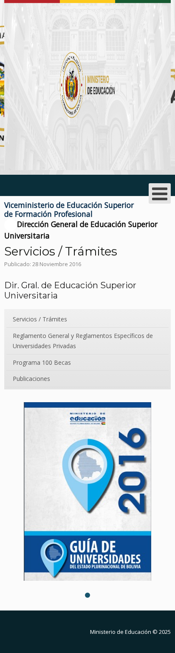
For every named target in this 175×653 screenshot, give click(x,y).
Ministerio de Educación (120, 632)
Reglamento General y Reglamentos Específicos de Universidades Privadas (83, 341)
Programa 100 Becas (42, 362)
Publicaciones (31, 379)
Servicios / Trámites (40, 319)
